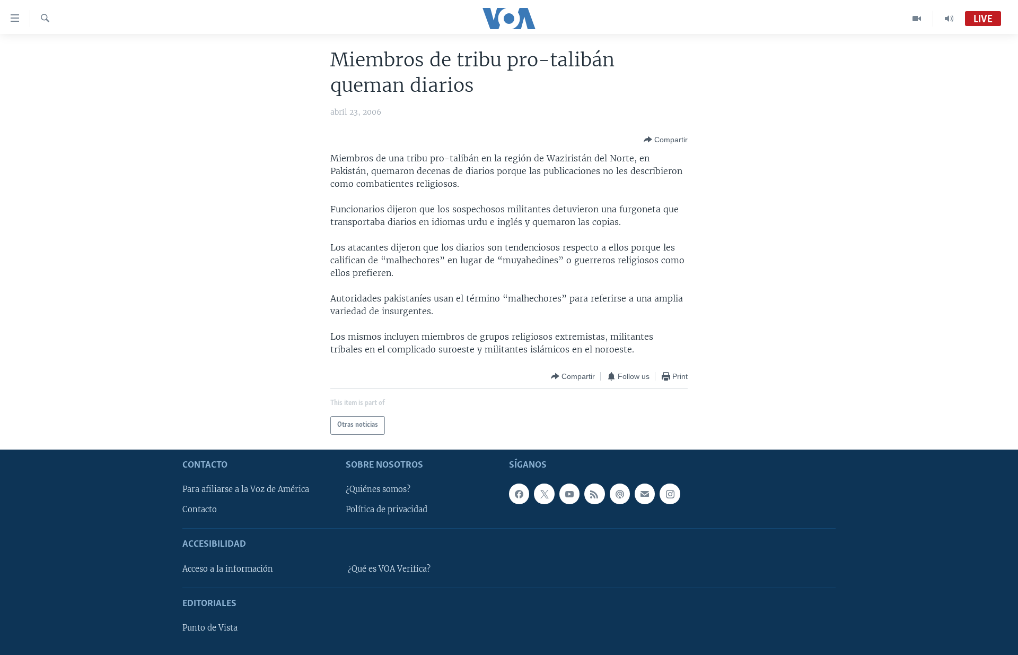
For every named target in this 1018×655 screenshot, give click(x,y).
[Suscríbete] (645, 494)
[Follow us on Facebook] (519, 494)
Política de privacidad (386, 509)
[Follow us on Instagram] (670, 494)
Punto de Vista (210, 628)
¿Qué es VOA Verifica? (389, 569)
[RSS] (594, 494)
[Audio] (949, 19)
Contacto (199, 509)
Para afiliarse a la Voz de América (245, 489)
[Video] (917, 19)
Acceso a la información (227, 569)
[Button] (666, 139)
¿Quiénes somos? (378, 489)
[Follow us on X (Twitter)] (544, 494)
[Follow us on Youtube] (569, 494)
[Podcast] (620, 494)
